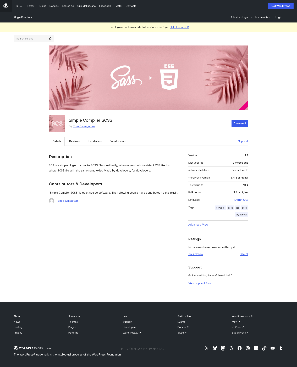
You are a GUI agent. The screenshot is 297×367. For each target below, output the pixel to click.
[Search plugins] (50, 38)
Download (240, 123)
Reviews (74, 141)
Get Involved (185, 316)
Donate (183, 327)
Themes (73, 321)
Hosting (18, 327)
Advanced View (198, 224)
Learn (126, 316)
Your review (195, 254)
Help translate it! (179, 27)
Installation (95, 141)
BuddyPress (240, 332)
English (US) (241, 199)
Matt (236, 321)
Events (181, 321)
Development (118, 141)
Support (243, 141)
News (17, 321)
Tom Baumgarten (84, 126)
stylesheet (241, 214)
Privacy (18, 332)
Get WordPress (280, 5)
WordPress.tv (132, 332)
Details (56, 141)
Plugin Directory (23, 17)
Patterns (73, 332)
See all (244, 254)
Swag (182, 332)
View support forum (200, 283)
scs (237, 208)
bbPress (238, 327)
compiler (220, 208)
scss (244, 208)
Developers (129, 327)
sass (230, 208)
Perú (49, 348)
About (17, 316)
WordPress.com (242, 316)
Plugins (72, 327)
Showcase (74, 316)
